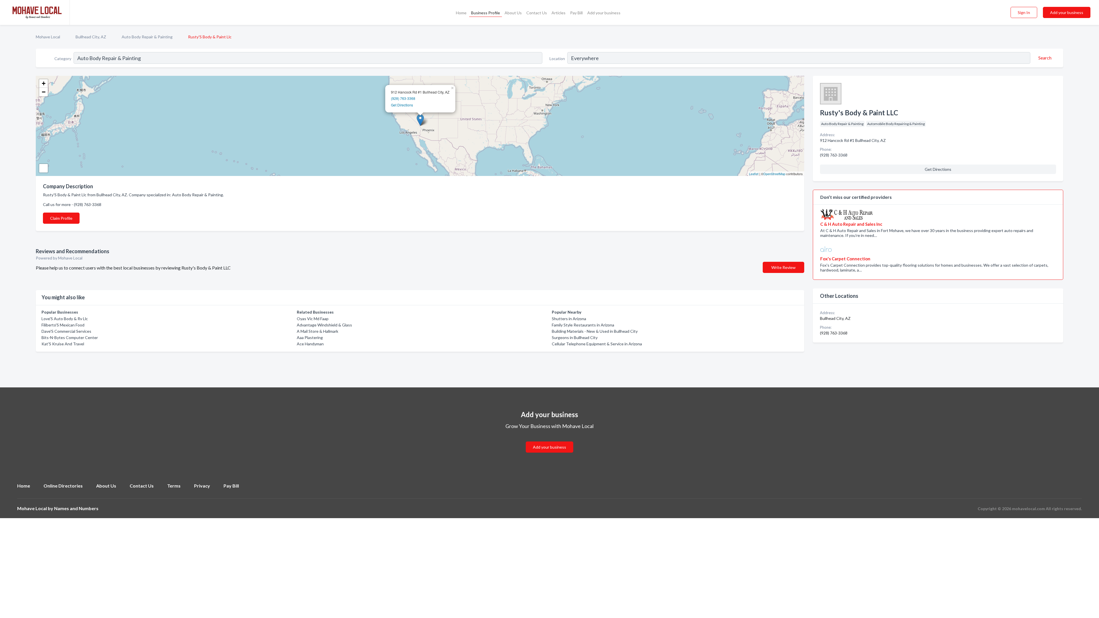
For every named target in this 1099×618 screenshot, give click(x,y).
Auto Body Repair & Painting (147, 36)
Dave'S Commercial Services (66, 331)
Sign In (1024, 12)
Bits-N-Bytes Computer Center (69, 337)
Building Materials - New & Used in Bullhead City (595, 331)
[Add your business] (549, 440)
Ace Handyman (310, 343)
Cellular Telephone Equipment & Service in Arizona (597, 343)
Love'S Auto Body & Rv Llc (64, 318)
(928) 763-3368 (403, 98)
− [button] (44, 92)
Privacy (202, 485)
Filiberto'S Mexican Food (62, 324)
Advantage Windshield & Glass (324, 324)
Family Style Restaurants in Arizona (583, 324)
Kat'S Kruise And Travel (62, 343)
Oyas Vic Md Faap (313, 318)
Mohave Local (48, 36)
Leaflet (753, 173)
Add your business (603, 12)
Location (557, 58)
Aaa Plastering (310, 337)
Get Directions (402, 104)
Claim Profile (61, 218)
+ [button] (44, 83)
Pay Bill (576, 12)
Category (62, 58)
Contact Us (536, 12)
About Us (513, 12)
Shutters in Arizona (569, 318)
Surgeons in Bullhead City (575, 337)
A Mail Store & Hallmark (317, 331)
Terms (174, 485)
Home (461, 12)
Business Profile (485, 12)
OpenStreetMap (774, 173)
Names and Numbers (76, 508)
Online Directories (63, 485)
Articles (559, 12)
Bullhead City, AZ (91, 36)
